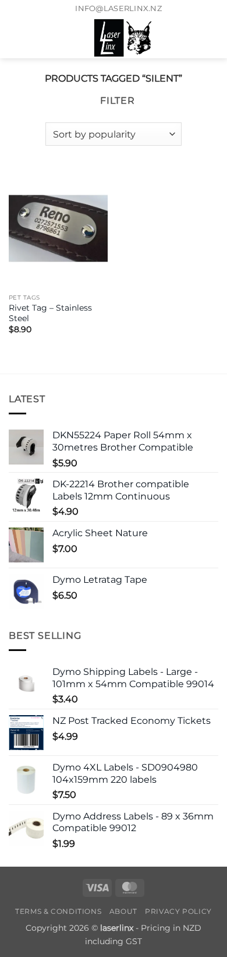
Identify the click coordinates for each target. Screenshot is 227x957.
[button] (16, 38)
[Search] (35, 38)
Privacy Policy (178, 911)
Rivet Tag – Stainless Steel (50, 313)
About (123, 911)
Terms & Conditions (58, 911)
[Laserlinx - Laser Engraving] (123, 37)
